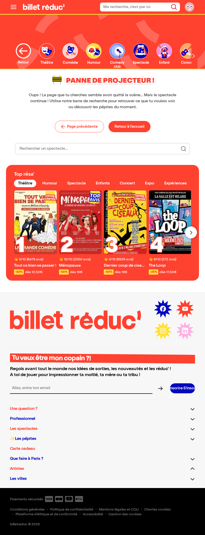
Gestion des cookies (125, 514)
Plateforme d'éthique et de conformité (46, 514)
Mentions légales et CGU (119, 509)
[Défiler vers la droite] (194, 56)
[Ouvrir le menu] (15, 6)
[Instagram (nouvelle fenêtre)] (163, 331)
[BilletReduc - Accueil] (43, 7)
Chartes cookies (157, 509)
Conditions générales (27, 509)
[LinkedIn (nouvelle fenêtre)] (185, 331)
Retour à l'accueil (129, 126)
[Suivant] (191, 232)
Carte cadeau (22, 448)
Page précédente (82, 126)
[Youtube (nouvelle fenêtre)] (185, 309)
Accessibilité (93, 514)
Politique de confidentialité (71, 509)
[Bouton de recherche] (183, 148)
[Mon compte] (189, 6)
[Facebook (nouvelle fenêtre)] (163, 309)
